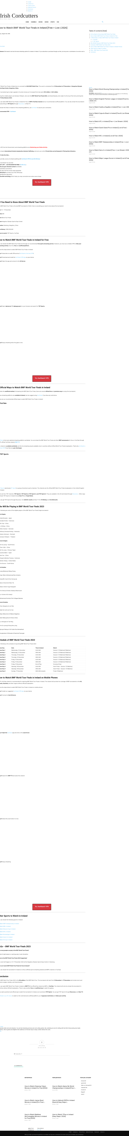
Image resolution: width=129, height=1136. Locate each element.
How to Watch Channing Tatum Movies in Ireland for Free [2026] (36, 1087)
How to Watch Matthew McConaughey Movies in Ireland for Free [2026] (36, 1116)
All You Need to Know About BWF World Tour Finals (103, 34)
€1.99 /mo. (23, 164)
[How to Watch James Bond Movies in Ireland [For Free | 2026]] (28, 1098)
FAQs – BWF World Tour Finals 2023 (99, 50)
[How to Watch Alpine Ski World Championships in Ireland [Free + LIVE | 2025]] (56, 1084)
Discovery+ (21, 103)
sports (53, 22)
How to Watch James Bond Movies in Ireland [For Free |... (35, 1101)
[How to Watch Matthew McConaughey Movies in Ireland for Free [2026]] (28, 1112)
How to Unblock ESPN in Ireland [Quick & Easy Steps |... (63, 1101)
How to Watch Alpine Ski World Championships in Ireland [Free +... (64, 1087)
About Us (30, 11)
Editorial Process (32, 7)
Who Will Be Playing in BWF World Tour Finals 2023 (103, 43)
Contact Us (30, 3)
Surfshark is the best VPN (26, 253)
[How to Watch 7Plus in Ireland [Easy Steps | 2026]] (56, 1112)
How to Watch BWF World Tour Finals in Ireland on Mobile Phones (106, 46)
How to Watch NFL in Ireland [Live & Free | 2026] (106, 136)
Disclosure (30, 9)
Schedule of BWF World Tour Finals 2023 (100, 44)
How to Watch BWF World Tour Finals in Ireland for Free (104, 36)
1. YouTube (94, 39)
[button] (102, 22)
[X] (0, 1031)
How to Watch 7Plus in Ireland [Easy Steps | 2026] (62, 1115)
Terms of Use (31, 5)
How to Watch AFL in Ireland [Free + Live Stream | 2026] (108, 121)
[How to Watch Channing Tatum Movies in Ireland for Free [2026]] (28, 1084)
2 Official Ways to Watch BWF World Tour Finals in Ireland (104, 37)
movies (41, 22)
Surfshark (34, 107)
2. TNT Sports (95, 41)
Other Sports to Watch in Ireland (98, 48)
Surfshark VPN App (21, 257)
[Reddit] (39, 1130)
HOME (29, 2)
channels (34, 22)
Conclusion (93, 52)
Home (27, 22)
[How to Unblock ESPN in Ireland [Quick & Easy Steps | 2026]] (56, 1098)
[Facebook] (37, 1130)
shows (46, 22)
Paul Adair (91, 93)
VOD (58, 22)
